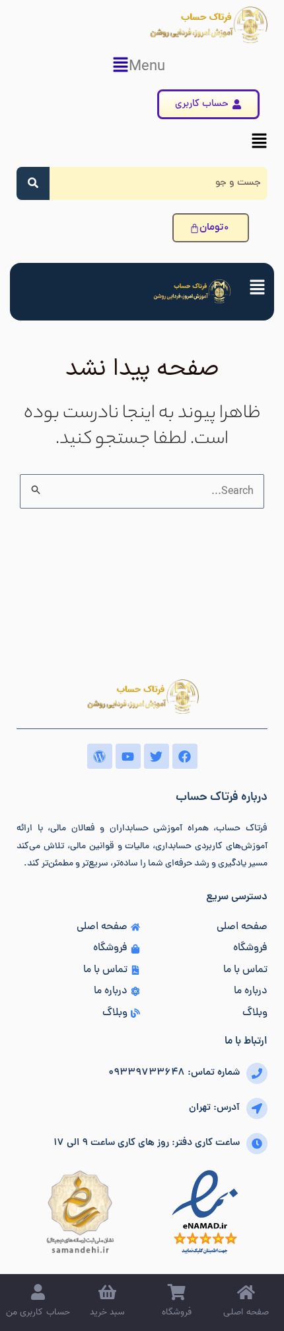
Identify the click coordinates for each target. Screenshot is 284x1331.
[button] (142, 66)
